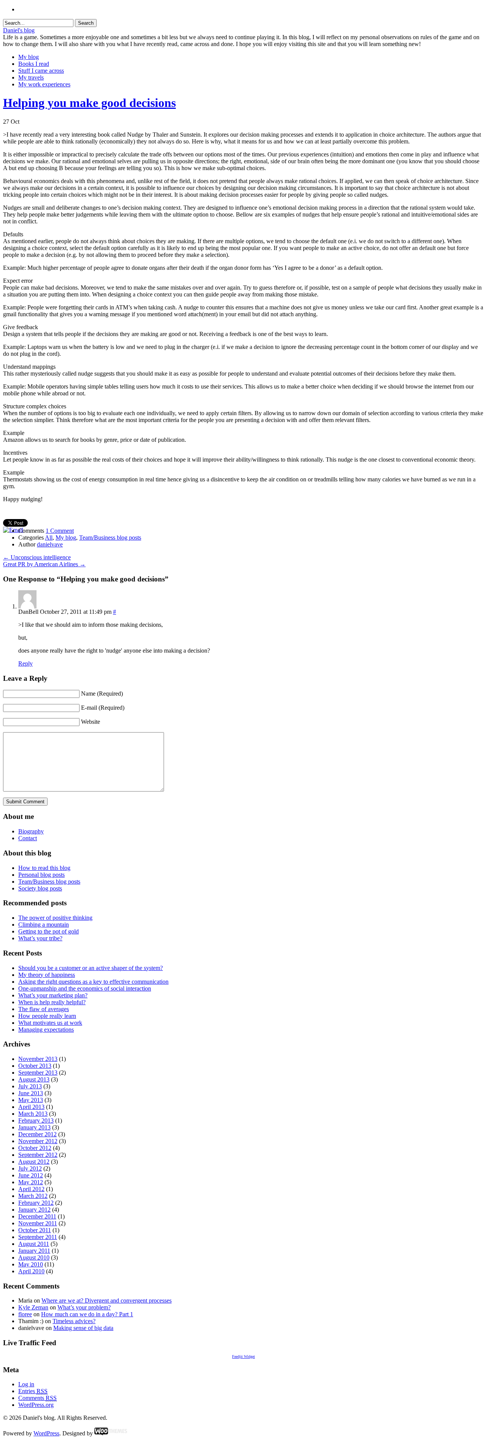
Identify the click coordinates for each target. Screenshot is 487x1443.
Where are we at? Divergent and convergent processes (106, 1300)
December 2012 (37, 1134)
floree (25, 1314)
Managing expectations (46, 1029)
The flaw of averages (43, 1009)
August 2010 (33, 1257)
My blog (28, 57)
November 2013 (37, 1059)
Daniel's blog (19, 30)
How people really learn (47, 1016)
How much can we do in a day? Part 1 (87, 1314)
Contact (27, 838)
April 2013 (31, 1107)
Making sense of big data (83, 1328)
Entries (33, 1391)
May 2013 (30, 1100)
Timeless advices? (74, 1321)
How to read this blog (44, 868)
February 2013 (36, 1120)
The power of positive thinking (55, 917)
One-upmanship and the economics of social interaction (84, 988)
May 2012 (30, 1182)
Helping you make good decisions (89, 103)
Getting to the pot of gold (48, 931)
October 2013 (34, 1065)
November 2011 (37, 1223)
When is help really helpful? (52, 1002)
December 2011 (37, 1216)
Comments (37, 1398)
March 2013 (33, 1113)
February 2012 (36, 1202)
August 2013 (33, 1079)
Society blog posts (40, 888)
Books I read (33, 64)
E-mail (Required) (102, 707)
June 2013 (30, 1093)
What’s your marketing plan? (53, 995)
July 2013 (30, 1086)
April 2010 (31, 1271)
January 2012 (34, 1209)
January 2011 (34, 1250)
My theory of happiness (46, 975)
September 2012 (37, 1155)
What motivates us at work (50, 1022)
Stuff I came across (41, 70)
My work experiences (44, 84)
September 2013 (37, 1072)
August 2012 (33, 1161)
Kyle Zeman (33, 1307)
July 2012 (30, 1168)
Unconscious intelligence (37, 557)
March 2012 (33, 1196)
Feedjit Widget (243, 1356)
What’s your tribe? (40, 938)
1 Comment (60, 530)
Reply (25, 663)
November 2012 (37, 1141)
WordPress (46, 1433)
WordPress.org (36, 1405)
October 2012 (34, 1148)
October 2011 (34, 1230)
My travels (31, 77)
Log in (26, 1384)
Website (90, 721)
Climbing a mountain (43, 924)
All (49, 537)
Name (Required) (102, 693)
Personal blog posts (41, 874)
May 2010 (30, 1264)
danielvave (50, 544)
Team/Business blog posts (110, 537)
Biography (31, 831)
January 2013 (34, 1127)
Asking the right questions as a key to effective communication (93, 981)
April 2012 (31, 1189)
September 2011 (37, 1237)
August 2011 (33, 1244)
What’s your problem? (84, 1307)
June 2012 (30, 1175)
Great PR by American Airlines (44, 564)
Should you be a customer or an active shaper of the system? (90, 968)
